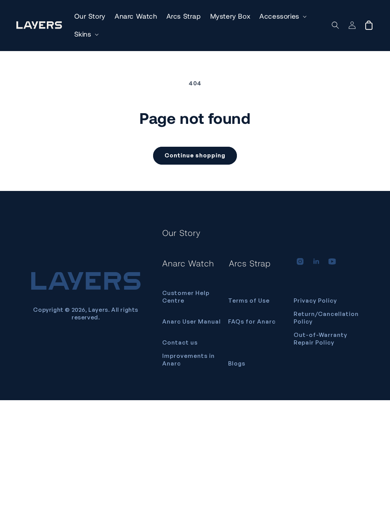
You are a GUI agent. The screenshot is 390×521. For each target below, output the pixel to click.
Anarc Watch (188, 263)
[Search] (335, 25)
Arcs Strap (250, 263)
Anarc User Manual (191, 321)
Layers (98, 309)
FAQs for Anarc (252, 321)
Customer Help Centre (185, 296)
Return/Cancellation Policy (326, 317)
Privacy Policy (315, 300)
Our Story (181, 232)
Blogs (236, 363)
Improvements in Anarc (188, 359)
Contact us (180, 342)
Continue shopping (195, 155)
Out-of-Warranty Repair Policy (320, 338)
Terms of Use (249, 300)
